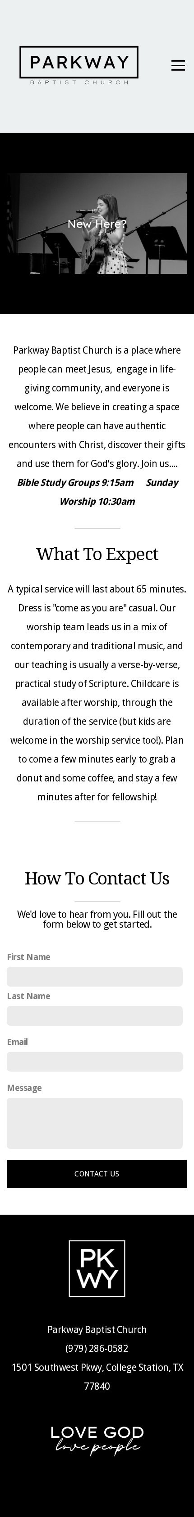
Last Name (28, 996)
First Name (29, 957)
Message (24, 1088)
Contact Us (96, 1174)
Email (17, 1042)
